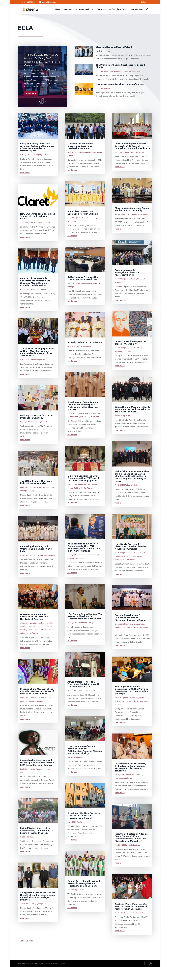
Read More (31, 93)
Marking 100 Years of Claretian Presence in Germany (36, 416)
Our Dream (101, 9)
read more (25, 172)
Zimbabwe (71, 156)
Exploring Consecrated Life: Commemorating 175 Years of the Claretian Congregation (83, 478)
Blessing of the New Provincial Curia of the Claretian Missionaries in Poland (83, 815)
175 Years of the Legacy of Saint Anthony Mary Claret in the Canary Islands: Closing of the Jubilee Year (37, 352)
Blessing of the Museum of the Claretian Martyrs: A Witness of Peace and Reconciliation (37, 691)
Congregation (43, 904)
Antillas (137, 553)
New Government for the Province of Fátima (120, 84)
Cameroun (43, 555)
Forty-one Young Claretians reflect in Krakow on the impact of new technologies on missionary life (37, 147)
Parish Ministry (142, 913)
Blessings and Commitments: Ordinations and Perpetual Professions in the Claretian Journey (83, 406)
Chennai (70, 417)
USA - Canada (83, 413)
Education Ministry (37, 222)
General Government (28, 701)
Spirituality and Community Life (42, 487)
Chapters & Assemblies (113, 71)
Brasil (39, 623)
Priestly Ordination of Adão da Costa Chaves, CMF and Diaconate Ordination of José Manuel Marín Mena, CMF (131, 837)
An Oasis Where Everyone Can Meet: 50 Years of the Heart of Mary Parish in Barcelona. (131, 906)
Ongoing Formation (43, 155)
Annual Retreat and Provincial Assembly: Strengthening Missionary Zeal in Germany (83, 883)
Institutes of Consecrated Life (89, 283)
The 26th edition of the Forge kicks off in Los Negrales (36, 482)
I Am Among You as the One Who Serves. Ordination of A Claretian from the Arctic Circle (84, 616)
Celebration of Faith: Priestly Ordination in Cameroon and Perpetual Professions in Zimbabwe (130, 767)
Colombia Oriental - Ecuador (125, 556)
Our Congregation (83, 9)
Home (57, 9)
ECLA (33, 155)
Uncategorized (134, 71)
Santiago (23, 491)
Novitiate (33, 623)
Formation (37, 630)
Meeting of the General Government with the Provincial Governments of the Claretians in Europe (132, 690)
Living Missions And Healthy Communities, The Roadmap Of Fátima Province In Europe (36, 830)
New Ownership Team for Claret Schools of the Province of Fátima (37, 216)
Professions (94, 417)
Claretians (68, 9)
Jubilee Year (34, 360)
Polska (108, 51)
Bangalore (92, 413)
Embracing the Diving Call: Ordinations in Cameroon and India (36, 548)
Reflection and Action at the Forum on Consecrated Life (82, 278)
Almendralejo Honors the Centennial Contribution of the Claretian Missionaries (84, 684)
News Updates (137, 9)
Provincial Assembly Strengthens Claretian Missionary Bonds (127, 272)
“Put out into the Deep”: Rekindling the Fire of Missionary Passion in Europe (130, 617)
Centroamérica (48, 623)
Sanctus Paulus (35, 769)
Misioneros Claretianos (28, 963)
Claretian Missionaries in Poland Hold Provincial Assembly (132, 209)
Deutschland (35, 289)
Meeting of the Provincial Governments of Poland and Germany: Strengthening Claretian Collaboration (35, 282)
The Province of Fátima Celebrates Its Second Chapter (120, 65)
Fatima (125, 71)
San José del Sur (32, 633)
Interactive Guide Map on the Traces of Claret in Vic (130, 342)
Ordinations (45, 422)
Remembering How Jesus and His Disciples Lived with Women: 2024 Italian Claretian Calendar (37, 762)
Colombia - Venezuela (28, 626)
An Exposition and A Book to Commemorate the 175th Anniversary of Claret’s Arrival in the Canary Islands (83, 547)
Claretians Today (89, 690)
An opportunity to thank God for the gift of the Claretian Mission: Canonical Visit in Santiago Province (37, 896)
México (44, 630)
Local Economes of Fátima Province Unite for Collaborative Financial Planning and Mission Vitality (84, 750)
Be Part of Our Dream (118, 9)
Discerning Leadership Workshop (89, 152)
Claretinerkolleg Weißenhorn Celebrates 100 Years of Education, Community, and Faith (132, 146)
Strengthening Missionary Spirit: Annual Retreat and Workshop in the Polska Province (132, 409)
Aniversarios (129, 152)
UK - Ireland (135, 485)
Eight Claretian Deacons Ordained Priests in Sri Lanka (82, 212)
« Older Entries (25, 940)
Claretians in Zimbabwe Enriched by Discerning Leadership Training (80, 146)
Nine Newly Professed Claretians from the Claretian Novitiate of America (131, 546)
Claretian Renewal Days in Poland (114, 46)
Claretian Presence (85, 555)
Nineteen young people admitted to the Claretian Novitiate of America (34, 616)
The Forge (31, 491)
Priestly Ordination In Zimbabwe (84, 342)
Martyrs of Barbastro (38, 698)
